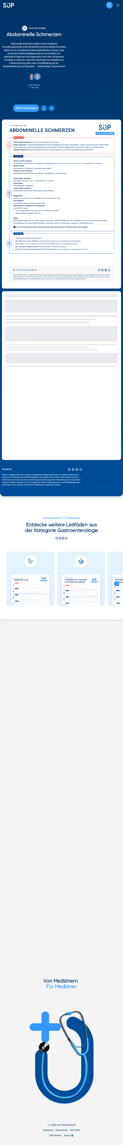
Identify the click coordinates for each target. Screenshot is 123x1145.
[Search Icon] (109, 5)
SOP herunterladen (26, 108)
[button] (43, 108)
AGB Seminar (55, 1135)
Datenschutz (62, 1130)
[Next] (116, 583)
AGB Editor (75, 1130)
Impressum (48, 1130)
